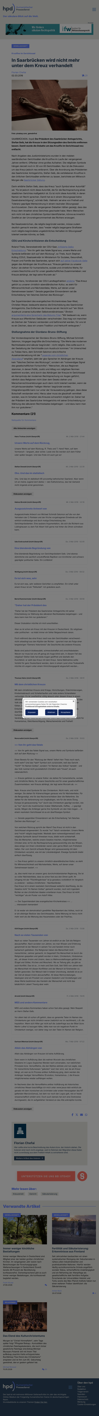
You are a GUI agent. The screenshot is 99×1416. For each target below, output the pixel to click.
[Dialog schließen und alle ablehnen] (73, 700)
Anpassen (32, 712)
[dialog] (49, 708)
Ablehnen (51, 712)
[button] (94, 10)
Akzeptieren (65, 712)
